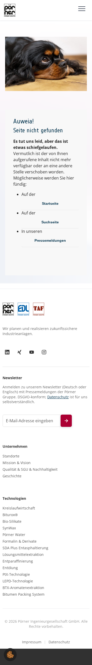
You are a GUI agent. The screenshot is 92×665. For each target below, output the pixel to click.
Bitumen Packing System (23, 594)
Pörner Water (14, 534)
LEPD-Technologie (18, 581)
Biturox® (10, 515)
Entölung (10, 568)
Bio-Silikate (12, 521)
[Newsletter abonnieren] (66, 421)
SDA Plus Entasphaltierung (25, 548)
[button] (10, 654)
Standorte (11, 456)
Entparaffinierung (18, 561)
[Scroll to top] (81, 654)
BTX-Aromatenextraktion (23, 587)
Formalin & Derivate (20, 541)
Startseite (50, 203)
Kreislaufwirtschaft (19, 508)
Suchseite (50, 222)
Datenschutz (58, 396)
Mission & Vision (17, 463)
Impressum (31, 642)
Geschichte (12, 476)
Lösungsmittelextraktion (23, 554)
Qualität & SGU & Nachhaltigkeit (30, 469)
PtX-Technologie (16, 574)
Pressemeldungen (50, 240)
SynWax (9, 528)
